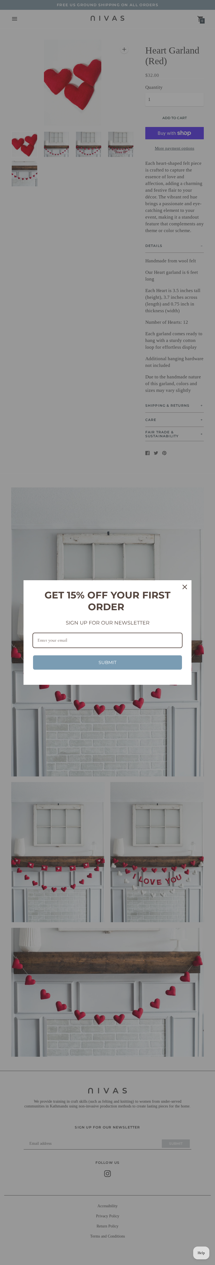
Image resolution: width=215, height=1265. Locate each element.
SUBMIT (107, 662)
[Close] (184, 587)
